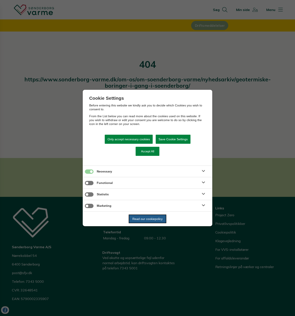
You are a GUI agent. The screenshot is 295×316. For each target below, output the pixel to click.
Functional (105, 183)
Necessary (104, 171)
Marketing (104, 205)
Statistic (103, 194)
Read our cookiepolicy (147, 219)
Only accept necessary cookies (129, 139)
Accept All (147, 151)
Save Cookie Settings (173, 139)
